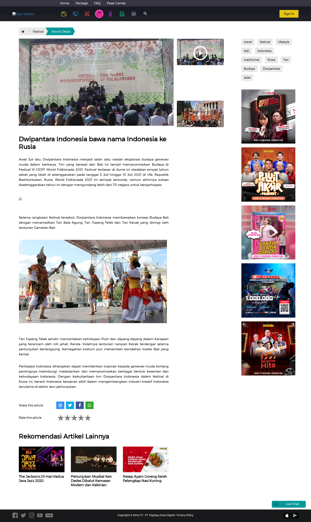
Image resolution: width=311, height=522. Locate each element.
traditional (251, 60)
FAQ (97, 3)
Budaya (249, 69)
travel (248, 42)
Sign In (289, 14)
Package (82, 3)
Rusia (271, 60)
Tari (286, 60)
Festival (38, 31)
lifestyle (283, 42)
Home (64, 3)
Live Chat (292, 504)
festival (265, 42)
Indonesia (264, 51)
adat (247, 78)
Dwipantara (271, 69)
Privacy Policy (185, 515)
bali (246, 51)
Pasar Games (116, 3)
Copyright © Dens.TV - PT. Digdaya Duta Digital (146, 515)
